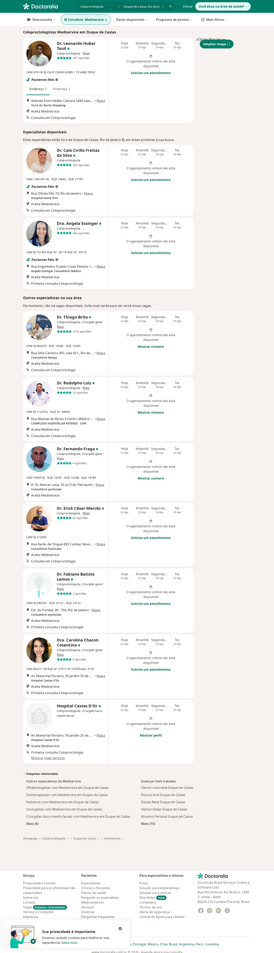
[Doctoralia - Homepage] (48, 6)
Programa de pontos (172, 19)
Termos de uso (150, 907)
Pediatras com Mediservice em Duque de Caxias (62, 802)
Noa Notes (152, 897)
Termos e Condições (38, 912)
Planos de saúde (93, 893)
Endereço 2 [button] (61, 89)
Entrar (188, 6)
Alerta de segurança (154, 912)
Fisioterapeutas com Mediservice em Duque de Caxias (67, 795)
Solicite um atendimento (151, 73)
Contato (29, 902)
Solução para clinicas (155, 893)
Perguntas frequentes (98, 917)
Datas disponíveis (130, 19)
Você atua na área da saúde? (221, 6)
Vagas (44, 907)
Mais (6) (32, 823)
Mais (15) (148, 823)
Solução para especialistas (159, 888)
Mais (86, 53)
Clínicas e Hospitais (95, 888)
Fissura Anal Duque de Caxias (163, 795)
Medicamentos (92, 902)
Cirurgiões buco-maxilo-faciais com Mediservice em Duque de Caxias (78, 816)
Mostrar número (151, 346)
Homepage (30, 838)
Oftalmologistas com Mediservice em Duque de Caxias (67, 787)
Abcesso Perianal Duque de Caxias (167, 816)
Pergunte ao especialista (100, 897)
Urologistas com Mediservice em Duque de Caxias (64, 809)
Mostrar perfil (151, 735)
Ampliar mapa (214, 44)
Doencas (87, 912)
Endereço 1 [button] (38, 89)
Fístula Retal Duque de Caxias (163, 802)
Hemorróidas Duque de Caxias (164, 809)
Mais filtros (215, 19)
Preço (143, 883)
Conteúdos (147, 902)
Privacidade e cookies (39, 883)
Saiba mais (69, 942)
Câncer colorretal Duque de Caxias (167, 787)
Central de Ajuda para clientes (162, 917)
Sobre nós (31, 897)
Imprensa (30, 917)
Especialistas (90, 883)
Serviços (87, 907)
